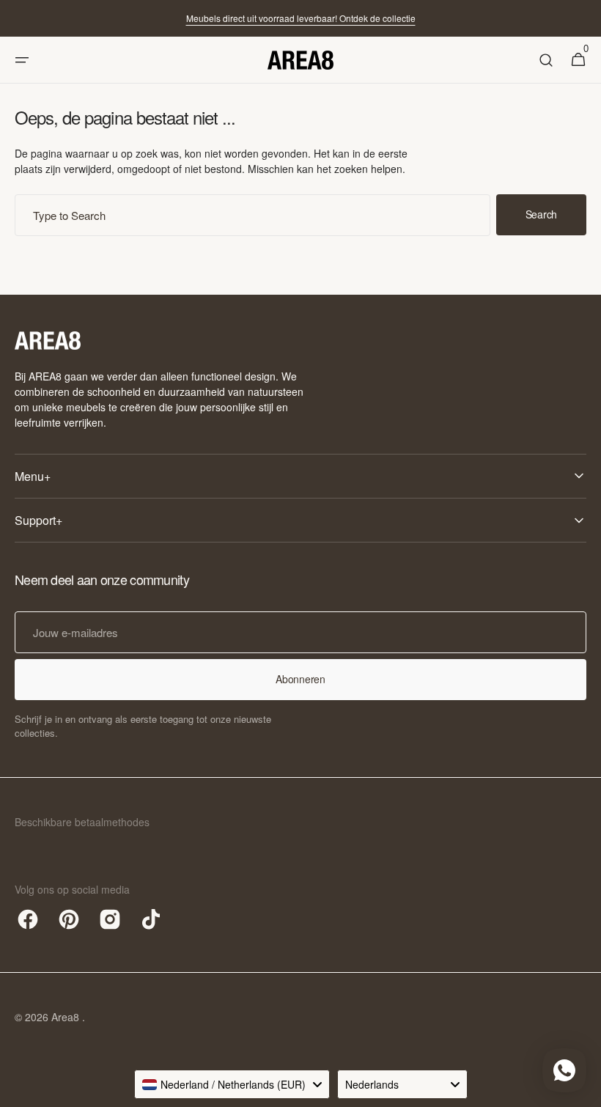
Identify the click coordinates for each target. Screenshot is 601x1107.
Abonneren (300, 679)
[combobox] (252, 215)
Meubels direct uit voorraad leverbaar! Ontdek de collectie (301, 18)
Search (541, 214)
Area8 (66, 1016)
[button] (22, 60)
